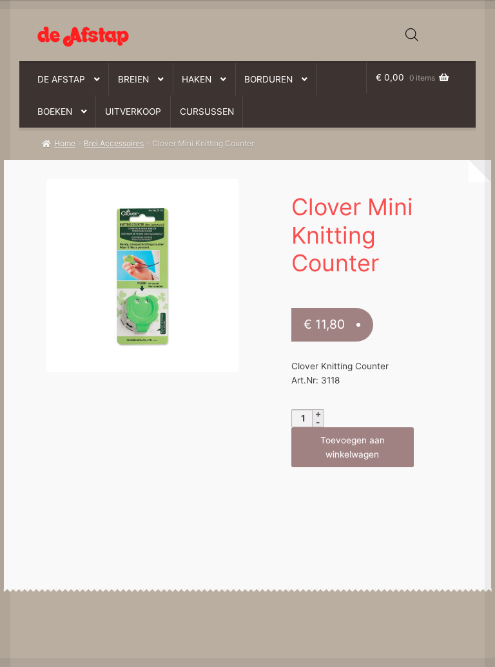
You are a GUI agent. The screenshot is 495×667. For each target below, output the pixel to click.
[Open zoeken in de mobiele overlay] (411, 34)
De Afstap (61, 79)
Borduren (268, 79)
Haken (196, 79)
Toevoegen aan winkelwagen (352, 447)
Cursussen (207, 111)
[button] (134, 195)
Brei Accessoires (114, 143)
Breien (133, 79)
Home (64, 143)
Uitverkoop (133, 111)
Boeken (54, 111)
